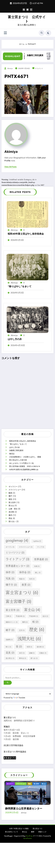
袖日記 (12, 453)
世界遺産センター (17, 566)
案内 (10, 515)
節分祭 (40, 647)
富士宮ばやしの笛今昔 (18, 460)
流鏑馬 (9, 640)
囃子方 (11, 584)
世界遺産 (41, 559)
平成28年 (33, 616)
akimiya (10, 68)
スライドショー (15, 489)
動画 (10, 493)
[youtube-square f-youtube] (31, 9)
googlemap (17, 540)
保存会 (24, 572)
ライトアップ (17, 559)
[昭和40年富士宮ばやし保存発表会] (27, 214)
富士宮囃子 (18, 601)
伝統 (36, 566)
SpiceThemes (27, 849)
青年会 (22, 658)
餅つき (34, 658)
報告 (10, 499)
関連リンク (42, 843)
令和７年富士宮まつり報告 (19, 839)
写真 (10, 578)
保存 (10, 572)
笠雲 (29, 647)
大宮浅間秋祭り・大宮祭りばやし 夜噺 (25, 457)
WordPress (29, 847)
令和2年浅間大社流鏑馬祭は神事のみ (23, 469)
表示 (21, 653)
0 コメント (39, 68)
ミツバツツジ (15, 552)
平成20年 (20, 616)
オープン (10, 547)
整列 (25, 622)
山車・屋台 (13, 509)
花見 (10, 652)
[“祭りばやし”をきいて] (27, 267)
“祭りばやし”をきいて (20, 286)
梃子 (10, 630)
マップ (40, 547)
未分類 (11, 512)
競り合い (12, 521)
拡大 (45, 616)
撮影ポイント (11, 622)
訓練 (31, 653)
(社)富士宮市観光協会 (13, 745)
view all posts (10, 167)
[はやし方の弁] (27, 319)
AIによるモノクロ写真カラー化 (21, 463)
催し (37, 572)
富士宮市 (12, 502)
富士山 (11, 505)
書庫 (32, 843)
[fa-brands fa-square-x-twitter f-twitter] (27, 9)
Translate (22, 697)
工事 (8, 616)
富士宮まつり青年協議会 (15, 751)
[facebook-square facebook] (24, 9)
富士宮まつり (22, 592)
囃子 (10, 496)
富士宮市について (11, 843)
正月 (21, 630)
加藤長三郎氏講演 (26, 55)
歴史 (10, 518)
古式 (31, 579)
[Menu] (5, 33)
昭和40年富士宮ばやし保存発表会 (26, 233)
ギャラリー (13, 486)
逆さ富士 (10, 658)
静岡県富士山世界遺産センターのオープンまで (28, 817)
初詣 (21, 579)
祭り (8, 647)
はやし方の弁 (15, 339)
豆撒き (42, 653)
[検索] (42, 33)
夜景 (26, 584)
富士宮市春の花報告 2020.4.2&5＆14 (24, 466)
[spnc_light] (48, 33)
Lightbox (37, 541)
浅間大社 (29, 639)
